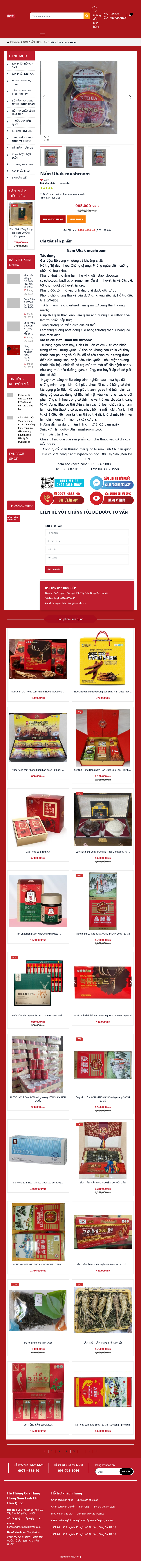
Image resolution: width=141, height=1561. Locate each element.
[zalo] (62, 482)
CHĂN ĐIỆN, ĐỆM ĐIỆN (21, 156)
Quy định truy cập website (90, 1513)
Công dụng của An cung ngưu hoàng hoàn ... (28, 353)
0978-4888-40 (86, 230)
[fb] (112, 482)
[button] (130, 97)
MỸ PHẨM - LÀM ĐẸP (23, 147)
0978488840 (118, 18)
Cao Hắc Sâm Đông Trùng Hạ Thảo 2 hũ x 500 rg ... (103, 851)
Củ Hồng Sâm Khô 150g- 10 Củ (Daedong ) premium (103, 1424)
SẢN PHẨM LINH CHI (23, 73)
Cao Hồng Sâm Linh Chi (38, 851)
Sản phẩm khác (21, 170)
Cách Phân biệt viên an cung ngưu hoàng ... (29, 328)
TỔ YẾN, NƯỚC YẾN (22, 164)
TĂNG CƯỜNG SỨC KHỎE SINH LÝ (22, 92)
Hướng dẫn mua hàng (97, 21)
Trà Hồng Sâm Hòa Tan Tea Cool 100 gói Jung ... (38, 1182)
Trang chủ (14, 41)
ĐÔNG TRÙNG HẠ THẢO (21, 82)
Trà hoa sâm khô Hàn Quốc (38, 1342)
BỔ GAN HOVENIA (22, 130)
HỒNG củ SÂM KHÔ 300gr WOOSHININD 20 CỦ (38, 1264)
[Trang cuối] (96, 1451)
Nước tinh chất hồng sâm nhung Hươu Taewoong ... (38, 691)
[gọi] (62, 497)
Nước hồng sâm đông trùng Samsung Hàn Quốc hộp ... (103, 691)
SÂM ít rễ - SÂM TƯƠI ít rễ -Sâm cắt (103, 1342)
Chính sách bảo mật (87, 1499)
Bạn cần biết (20, 177)
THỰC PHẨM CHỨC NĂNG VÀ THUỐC (22, 139)
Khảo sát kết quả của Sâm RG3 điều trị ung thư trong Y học (26, 402)
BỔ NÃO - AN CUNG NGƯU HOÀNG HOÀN (23, 102)
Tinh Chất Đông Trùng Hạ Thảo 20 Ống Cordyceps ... (21, 233)
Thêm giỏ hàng (53, 219)
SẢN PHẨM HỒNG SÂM (35, 41)
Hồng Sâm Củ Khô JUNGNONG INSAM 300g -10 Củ (103, 933)
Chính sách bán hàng (62, 1499)
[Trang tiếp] (89, 1451)
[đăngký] (112, 497)
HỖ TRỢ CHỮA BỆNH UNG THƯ (23, 112)
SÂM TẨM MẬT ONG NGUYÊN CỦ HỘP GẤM (103, 1182)
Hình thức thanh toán (104, 1506)
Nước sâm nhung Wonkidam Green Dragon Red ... (38, 1015)
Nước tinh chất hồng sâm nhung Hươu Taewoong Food (102, 1015)
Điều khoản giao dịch (62, 1513)
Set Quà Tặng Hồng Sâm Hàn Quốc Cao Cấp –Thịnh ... (102, 769)
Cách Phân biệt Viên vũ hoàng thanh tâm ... (29, 305)
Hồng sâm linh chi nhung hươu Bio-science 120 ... (103, 1264)
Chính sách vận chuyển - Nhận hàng (70, 1506)
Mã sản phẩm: (48, 183)
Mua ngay (76, 219)
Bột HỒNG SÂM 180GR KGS (38, 1424)
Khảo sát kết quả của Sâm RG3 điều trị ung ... (28, 281)
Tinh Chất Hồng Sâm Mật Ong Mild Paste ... (38, 933)
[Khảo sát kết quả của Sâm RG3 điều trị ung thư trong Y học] (13, 279)
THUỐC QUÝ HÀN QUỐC (21, 122)
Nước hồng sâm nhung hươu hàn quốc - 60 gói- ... (38, 769)
